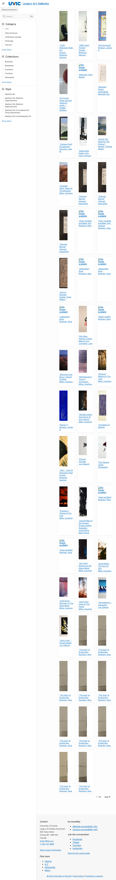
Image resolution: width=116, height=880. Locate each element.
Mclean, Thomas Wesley (105, 144)
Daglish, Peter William (65, 296)
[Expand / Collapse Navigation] (3, 3)
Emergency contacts (94, 876)
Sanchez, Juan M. (65, 148)
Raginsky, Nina (85, 223)
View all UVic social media (79, 853)
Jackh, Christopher (103, 464)
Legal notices (78, 876)
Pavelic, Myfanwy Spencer (84, 50)
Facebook (77, 839)
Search (48, 861)
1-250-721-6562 (47, 844)
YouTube (76, 845)
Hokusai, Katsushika (83, 200)
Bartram (104, 426)
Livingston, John (86, 340)
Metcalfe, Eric (104, 90)
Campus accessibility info (85, 829)
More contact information (50, 850)
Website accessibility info (84, 826)
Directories (50, 867)
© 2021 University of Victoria (59, 876)
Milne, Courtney (66, 189)
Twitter (75, 842)
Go (31, 16)
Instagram (77, 848)
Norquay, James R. (105, 47)
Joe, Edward (84, 461)
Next (107, 797)
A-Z (46, 864)
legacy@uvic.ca (46, 841)
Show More (6, 50)
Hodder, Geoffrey (65, 104)
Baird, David (85, 527)
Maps (47, 870)
